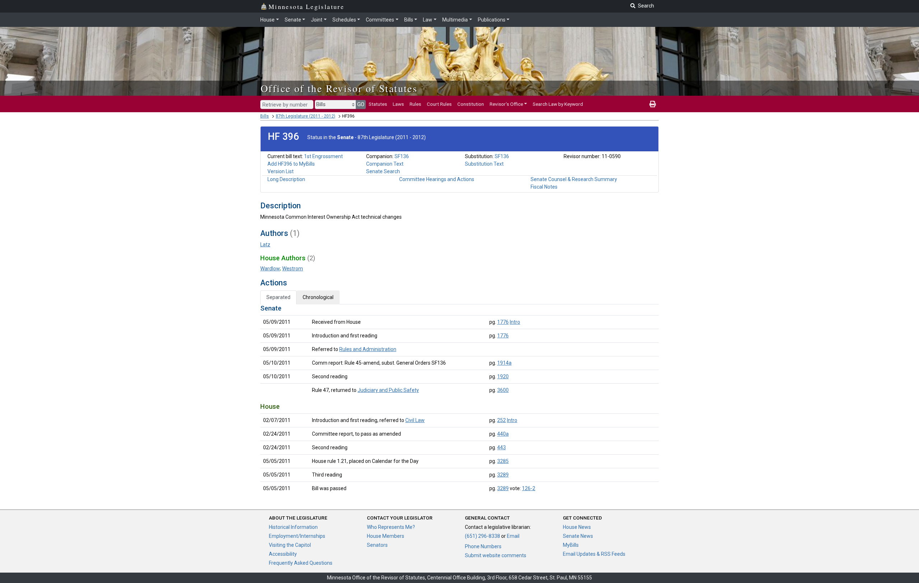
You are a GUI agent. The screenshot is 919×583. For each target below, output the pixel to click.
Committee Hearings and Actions (436, 179)
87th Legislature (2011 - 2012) (305, 116)
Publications (491, 20)
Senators (377, 545)
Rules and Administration (367, 349)
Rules (415, 104)
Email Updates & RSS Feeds (594, 554)
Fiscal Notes (544, 187)
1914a (504, 363)
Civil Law (415, 420)
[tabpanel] (459, 399)
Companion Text (384, 164)
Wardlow (270, 268)
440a (503, 434)
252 (501, 420)
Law (427, 20)
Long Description (286, 179)
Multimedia (455, 20)
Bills (408, 20)
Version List (280, 171)
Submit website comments (495, 555)
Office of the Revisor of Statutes (339, 88)
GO (360, 104)
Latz (265, 244)
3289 (503, 475)
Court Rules (439, 104)
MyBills (571, 545)
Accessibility (283, 554)
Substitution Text (484, 164)
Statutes (378, 104)
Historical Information (293, 527)
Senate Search (383, 171)
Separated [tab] (278, 297)
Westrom (292, 268)
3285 (503, 461)
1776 (503, 322)
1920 (503, 376)
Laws (398, 104)
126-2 (528, 488)
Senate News (578, 536)
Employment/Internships (297, 536)
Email (513, 536)
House (267, 20)
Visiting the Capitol (290, 545)
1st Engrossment (323, 156)
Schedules (344, 20)
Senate (293, 20)
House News (577, 527)
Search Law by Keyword (558, 104)
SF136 (402, 156)
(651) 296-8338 (482, 536)
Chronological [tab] (318, 297)
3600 (503, 390)
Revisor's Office (506, 104)
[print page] (653, 104)
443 (501, 447)
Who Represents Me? (391, 527)
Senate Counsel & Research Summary (574, 179)
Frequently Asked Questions (300, 563)
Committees (380, 20)
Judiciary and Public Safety (388, 390)
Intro (515, 322)
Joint (316, 20)
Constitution (470, 104)
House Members (385, 536)
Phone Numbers (483, 546)
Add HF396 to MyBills (291, 164)
